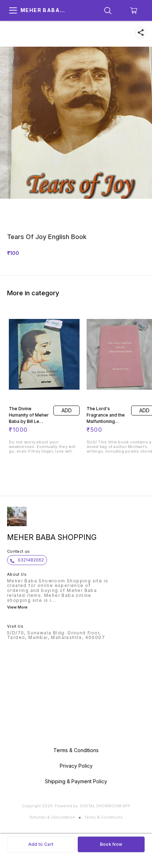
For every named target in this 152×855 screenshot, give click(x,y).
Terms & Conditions (103, 817)
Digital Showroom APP (105, 805)
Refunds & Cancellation (52, 817)
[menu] (13, 10)
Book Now (111, 844)
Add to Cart (40, 844)
